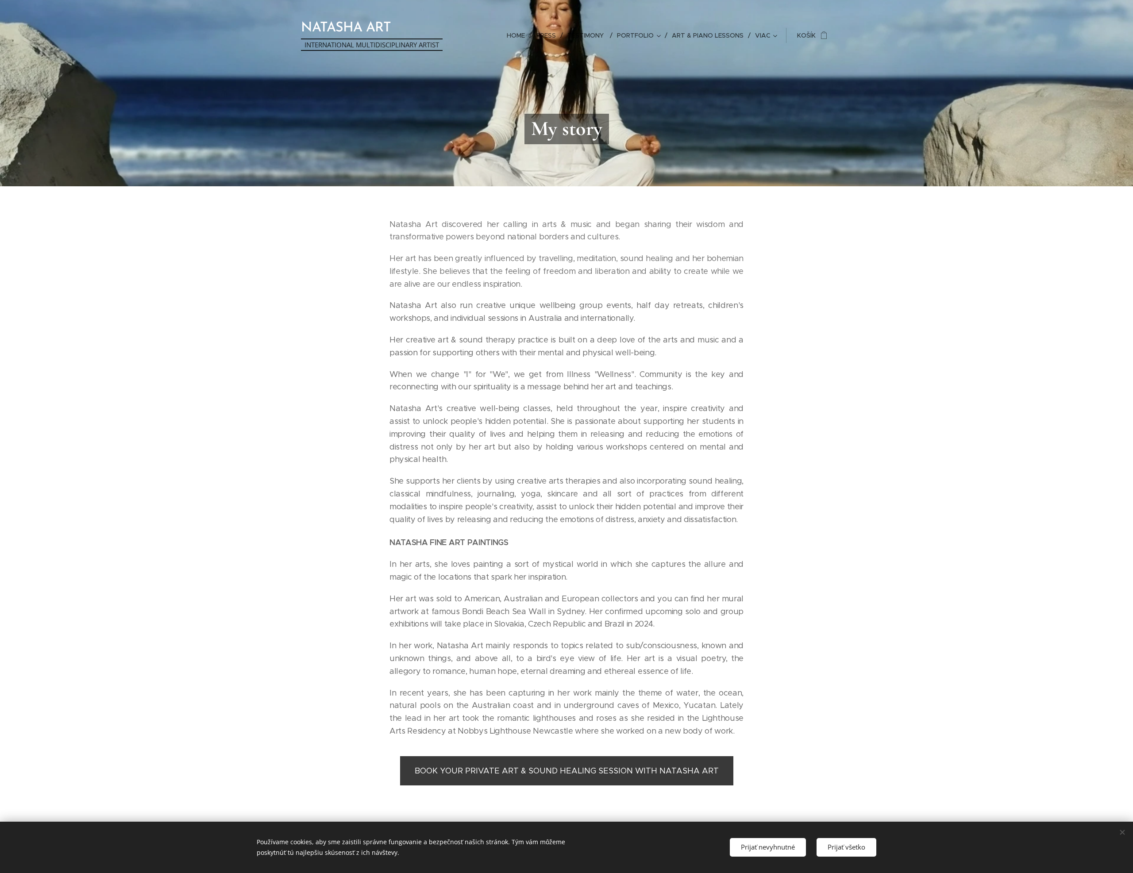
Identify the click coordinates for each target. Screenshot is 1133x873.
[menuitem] (518, 35)
